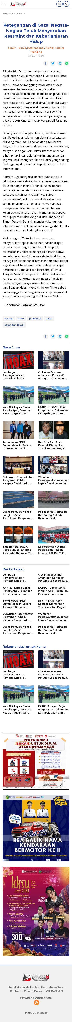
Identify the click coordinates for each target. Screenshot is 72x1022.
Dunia (22, 47)
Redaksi (14, 987)
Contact (15, 991)
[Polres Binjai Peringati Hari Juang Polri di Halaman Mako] (53, 499)
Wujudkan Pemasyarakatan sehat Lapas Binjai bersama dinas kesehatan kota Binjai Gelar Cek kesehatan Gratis (53, 480)
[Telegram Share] (59, 63)
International (35, 47)
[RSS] (36, 1003)
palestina (35, 318)
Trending (36, 51)
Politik (49, 47)
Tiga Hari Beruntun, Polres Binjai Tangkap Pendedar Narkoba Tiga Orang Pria (18, 550)
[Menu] (5, 4)
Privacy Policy (33, 991)
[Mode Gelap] (59, 4)
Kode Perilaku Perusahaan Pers (43, 987)
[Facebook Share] (45, 63)
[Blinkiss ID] (17, 4)
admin (12, 47)
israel (21, 318)
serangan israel (14, 324)
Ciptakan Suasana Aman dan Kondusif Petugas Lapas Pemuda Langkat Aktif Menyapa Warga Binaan (53, 375)
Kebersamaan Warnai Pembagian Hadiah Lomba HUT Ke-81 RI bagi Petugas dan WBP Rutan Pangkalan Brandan (53, 550)
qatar (49, 318)
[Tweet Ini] (52, 63)
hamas (8, 318)
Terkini (59, 47)
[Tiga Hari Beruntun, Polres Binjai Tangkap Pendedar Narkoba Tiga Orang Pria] (18, 534)
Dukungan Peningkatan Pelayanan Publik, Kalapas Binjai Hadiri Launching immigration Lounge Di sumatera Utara (18, 480)
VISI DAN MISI (54, 991)
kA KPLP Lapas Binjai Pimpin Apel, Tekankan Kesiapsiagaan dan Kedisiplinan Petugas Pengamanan (17, 410)
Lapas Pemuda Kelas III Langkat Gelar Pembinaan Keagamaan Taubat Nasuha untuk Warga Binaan (18, 515)
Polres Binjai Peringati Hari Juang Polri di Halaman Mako (52, 515)
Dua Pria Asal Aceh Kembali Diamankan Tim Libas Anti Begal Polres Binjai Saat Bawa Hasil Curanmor (53, 445)
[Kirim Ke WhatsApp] (66, 63)
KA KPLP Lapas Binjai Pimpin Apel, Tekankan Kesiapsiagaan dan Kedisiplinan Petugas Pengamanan (53, 410)
